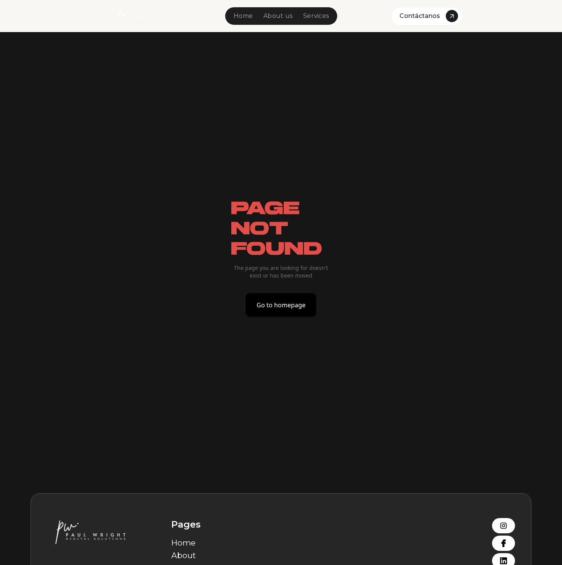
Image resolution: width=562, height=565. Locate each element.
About (183, 555)
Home (243, 15)
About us (277, 15)
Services (316, 15)
